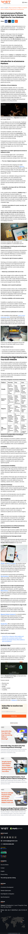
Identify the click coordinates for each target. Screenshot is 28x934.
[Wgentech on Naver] (15, 837)
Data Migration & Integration (7, 893)
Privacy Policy (4, 874)
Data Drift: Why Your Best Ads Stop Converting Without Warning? (13, 746)
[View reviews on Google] (14, 856)
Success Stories (4, 864)
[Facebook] (2, 837)
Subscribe (14, 716)
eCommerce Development (7, 887)
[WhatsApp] (13, 837)
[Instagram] (7, 837)
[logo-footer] (4, 828)
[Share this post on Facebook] (6, 21)
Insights (6, 7)
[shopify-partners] (16, 828)
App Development (5, 897)
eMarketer (21, 166)
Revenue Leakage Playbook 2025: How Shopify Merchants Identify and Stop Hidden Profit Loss (14, 809)
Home (2, 7)
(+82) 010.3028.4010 (8, 844)
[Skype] (10, 837)
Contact (2, 868)
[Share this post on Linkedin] (13, 21)
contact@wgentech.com (10, 841)
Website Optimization (6, 890)
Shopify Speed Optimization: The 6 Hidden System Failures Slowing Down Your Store (14, 777)
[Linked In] (5, 837)
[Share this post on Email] (16, 21)
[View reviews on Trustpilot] (14, 852)
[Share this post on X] (9, 21)
